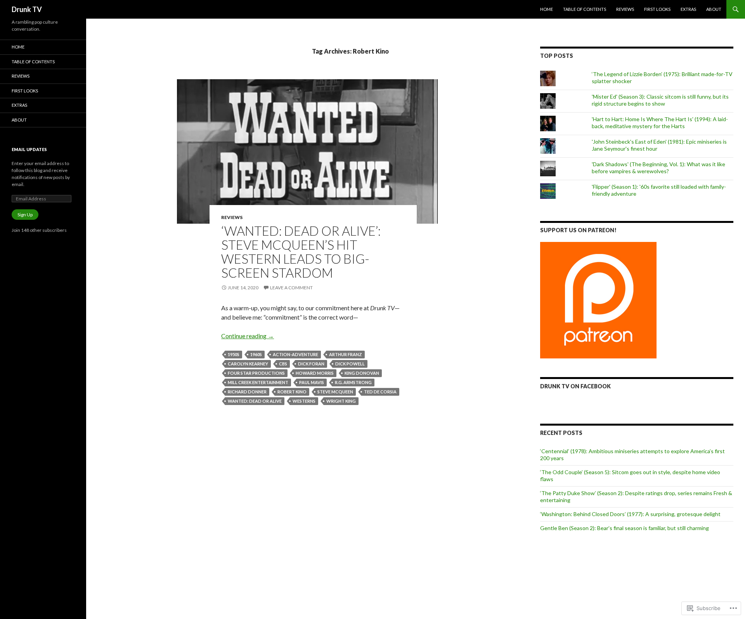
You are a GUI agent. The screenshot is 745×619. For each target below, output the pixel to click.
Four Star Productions (256, 373)
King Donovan (362, 373)
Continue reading (247, 335)
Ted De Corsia (380, 391)
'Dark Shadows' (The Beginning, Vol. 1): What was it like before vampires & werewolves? (658, 167)
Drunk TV (27, 9)
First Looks (657, 9)
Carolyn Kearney (248, 363)
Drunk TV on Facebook (575, 386)
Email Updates (29, 149)
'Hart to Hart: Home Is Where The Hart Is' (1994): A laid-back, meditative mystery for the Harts (660, 122)
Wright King (341, 400)
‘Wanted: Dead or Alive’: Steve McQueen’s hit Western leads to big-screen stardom (301, 251)
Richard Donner (247, 391)
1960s (256, 354)
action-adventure (295, 354)
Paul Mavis (311, 382)
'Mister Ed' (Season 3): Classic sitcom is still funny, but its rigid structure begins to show (660, 100)
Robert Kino (292, 391)
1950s (233, 354)
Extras (688, 9)
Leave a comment (291, 287)
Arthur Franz (345, 354)
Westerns (304, 400)
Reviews (625, 9)
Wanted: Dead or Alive (255, 400)
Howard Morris (315, 373)
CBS (283, 363)
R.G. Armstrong (353, 382)
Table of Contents (584, 9)
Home (546, 9)
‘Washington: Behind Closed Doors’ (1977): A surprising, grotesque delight (630, 514)
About (713, 9)
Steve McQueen (335, 391)
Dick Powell (350, 363)
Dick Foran (311, 363)
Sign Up (25, 214)
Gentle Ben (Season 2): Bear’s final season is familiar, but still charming (624, 528)
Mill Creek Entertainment (258, 382)
